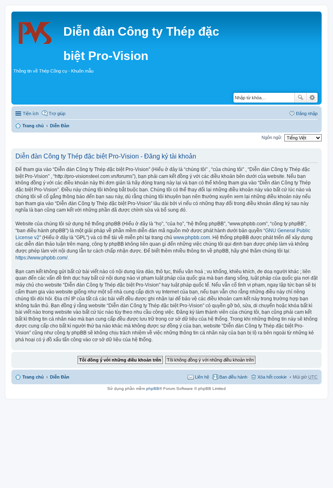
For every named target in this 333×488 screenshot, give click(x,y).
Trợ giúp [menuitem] (57, 113)
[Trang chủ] (38, 30)
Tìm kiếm (300, 98)
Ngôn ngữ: (272, 137)
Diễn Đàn (59, 125)
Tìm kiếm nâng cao (312, 98)
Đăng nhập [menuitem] (307, 113)
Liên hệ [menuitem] (202, 377)
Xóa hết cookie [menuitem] (272, 377)
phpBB (152, 388)
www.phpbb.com (191, 237)
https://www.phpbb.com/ (41, 258)
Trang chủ (33, 125)
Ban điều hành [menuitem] (233, 377)
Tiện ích (31, 113)
